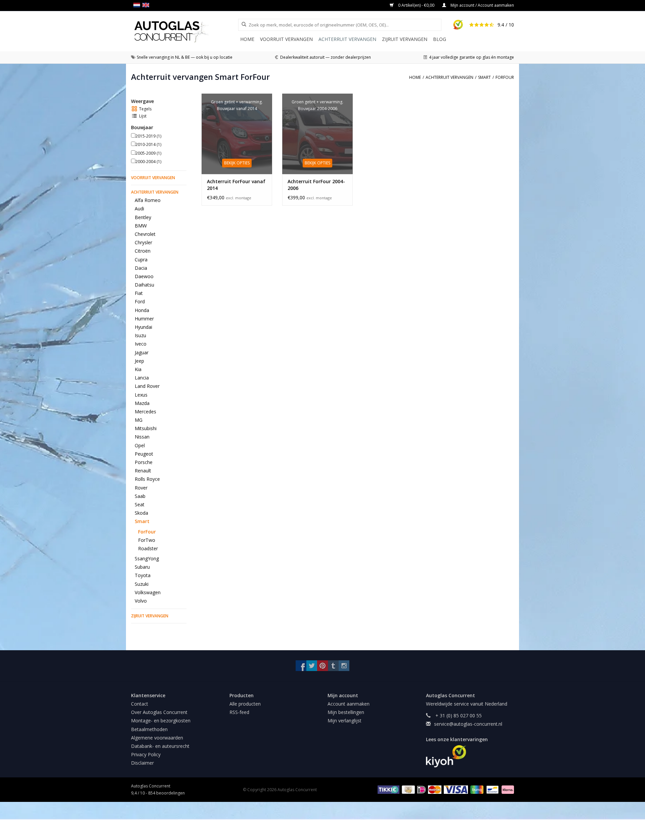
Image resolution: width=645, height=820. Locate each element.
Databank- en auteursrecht (160, 746)
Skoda (141, 513)
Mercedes (145, 411)
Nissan (142, 436)
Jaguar (141, 352)
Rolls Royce (147, 479)
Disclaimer (142, 763)
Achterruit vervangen (347, 39)
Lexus (141, 395)
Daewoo (144, 276)
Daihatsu (144, 284)
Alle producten (245, 704)
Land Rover (147, 386)
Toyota (142, 575)
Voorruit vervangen (286, 39)
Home (247, 39)
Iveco (140, 344)
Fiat (139, 293)
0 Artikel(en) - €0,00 (416, 5)
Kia (138, 369)
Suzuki (141, 584)
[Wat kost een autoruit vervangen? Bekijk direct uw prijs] (184, 31)
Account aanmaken (349, 704)
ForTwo (146, 540)
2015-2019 (148, 136)
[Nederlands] (137, 5)
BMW (141, 225)
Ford (140, 301)
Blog (439, 39)
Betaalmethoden (149, 729)
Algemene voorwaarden (157, 737)
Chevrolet (145, 234)
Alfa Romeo (148, 200)
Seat (139, 504)
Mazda (142, 403)
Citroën (142, 251)
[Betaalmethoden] (387, 789)
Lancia (142, 377)
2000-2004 (148, 161)
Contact (139, 704)
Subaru (142, 567)
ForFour (147, 531)
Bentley (143, 217)
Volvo (141, 601)
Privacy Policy (146, 754)
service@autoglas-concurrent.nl (468, 724)
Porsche (144, 462)
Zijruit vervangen (404, 39)
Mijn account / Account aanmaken (481, 5)
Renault (143, 470)
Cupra (141, 259)
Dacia (141, 268)
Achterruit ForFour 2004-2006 (316, 184)
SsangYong (147, 558)
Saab (140, 496)
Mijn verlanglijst (344, 720)
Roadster (148, 548)
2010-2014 (148, 144)
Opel (140, 445)
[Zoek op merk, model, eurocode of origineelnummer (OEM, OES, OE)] (241, 24)
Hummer (144, 318)
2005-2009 (148, 153)
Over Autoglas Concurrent (159, 712)
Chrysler (143, 242)
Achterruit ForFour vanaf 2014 (236, 184)
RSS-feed (239, 712)
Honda (142, 310)
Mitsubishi (146, 428)
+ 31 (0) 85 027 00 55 (458, 715)
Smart (142, 521)
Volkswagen (148, 592)
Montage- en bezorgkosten (160, 720)
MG (138, 420)
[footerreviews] (470, 756)
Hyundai (143, 327)
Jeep (139, 361)
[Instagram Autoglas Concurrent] (344, 665)
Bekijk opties (237, 163)
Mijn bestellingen (346, 712)
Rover (141, 487)
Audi (139, 208)
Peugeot (144, 454)
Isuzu (140, 335)
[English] (147, 5)
